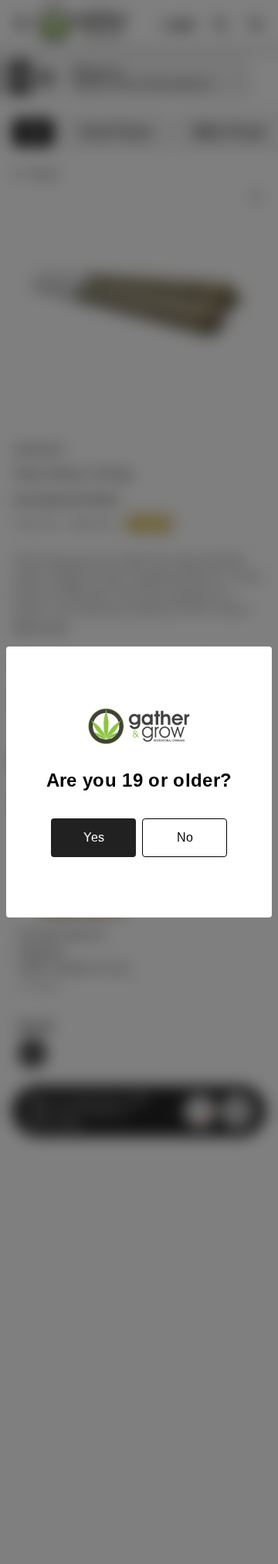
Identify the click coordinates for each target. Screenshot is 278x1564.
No (185, 837)
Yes (93, 837)
